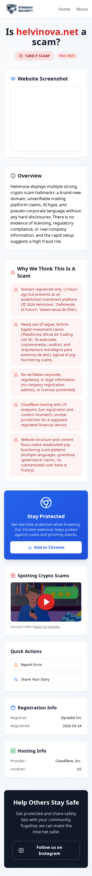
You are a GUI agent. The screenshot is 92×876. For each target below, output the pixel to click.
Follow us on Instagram (49, 850)
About (82, 9)
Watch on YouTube (46, 627)
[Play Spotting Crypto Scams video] (46, 602)
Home (64, 9)
